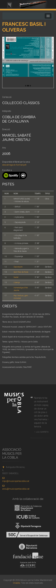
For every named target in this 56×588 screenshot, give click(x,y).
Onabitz (16, 583)
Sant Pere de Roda (21, 272)
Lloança (17, 282)
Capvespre (18, 267)
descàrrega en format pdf (14, 165)
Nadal (16, 277)
